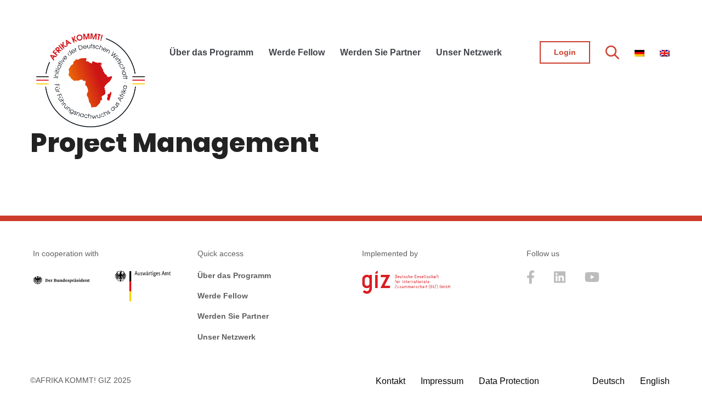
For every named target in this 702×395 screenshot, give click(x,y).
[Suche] (612, 52)
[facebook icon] (530, 280)
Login (565, 52)
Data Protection (509, 381)
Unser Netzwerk (226, 336)
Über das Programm (234, 275)
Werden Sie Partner (233, 316)
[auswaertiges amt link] (142, 288)
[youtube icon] (592, 280)
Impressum (442, 381)
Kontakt (390, 381)
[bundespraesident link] (61, 281)
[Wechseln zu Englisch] (665, 49)
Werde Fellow (222, 295)
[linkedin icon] (560, 280)
